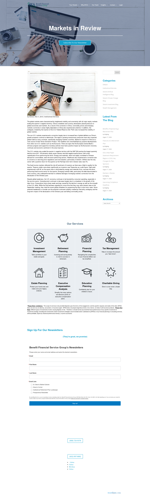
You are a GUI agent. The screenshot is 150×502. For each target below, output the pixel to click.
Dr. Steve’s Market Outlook (41, 385)
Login (121, 5)
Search (117, 72)
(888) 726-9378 (75, 440)
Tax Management (111, 248)
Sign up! (75, 403)
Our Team (95, 5)
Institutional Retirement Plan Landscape (45, 390)
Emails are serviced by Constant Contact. (79, 398)
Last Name (32, 373)
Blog (28, 448)
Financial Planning (86, 250)
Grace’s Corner (37, 387)
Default (105, 85)
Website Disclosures (34, 455)
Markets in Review (109, 173)
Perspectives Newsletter (40, 393)
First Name (32, 364)
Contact (112, 5)
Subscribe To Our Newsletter (75, 43)
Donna (31, 117)
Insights (103, 5)
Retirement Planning (63, 250)
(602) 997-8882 (75, 456)
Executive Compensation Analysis (63, 286)
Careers (30, 434)
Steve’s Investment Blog (110, 104)
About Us (30, 430)
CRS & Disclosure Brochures (36, 459)
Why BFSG (84, 5)
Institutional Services (51, 117)
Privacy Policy (31, 452)
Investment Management (39, 250)
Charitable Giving (111, 283)
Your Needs (73, 5)
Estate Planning (39, 283)
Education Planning (87, 285)
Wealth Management (109, 108)
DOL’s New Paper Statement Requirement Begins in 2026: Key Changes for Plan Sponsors (111, 158)
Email (31, 356)
